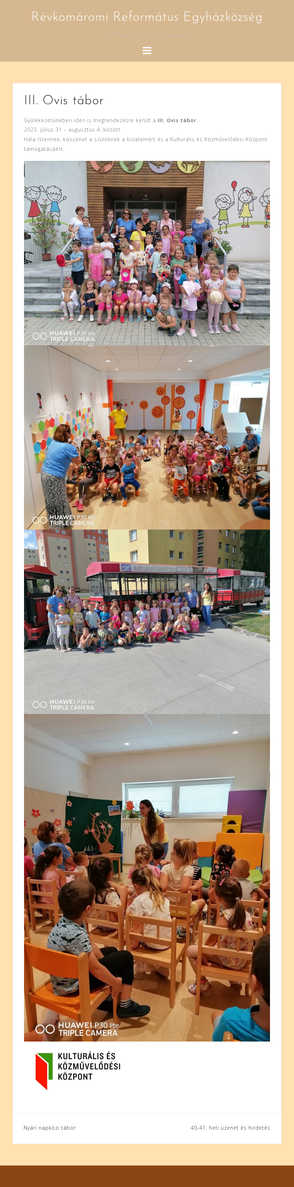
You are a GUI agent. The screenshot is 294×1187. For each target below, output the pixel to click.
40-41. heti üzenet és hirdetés (230, 1127)
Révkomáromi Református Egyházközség (147, 17)
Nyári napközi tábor (50, 1127)
